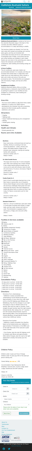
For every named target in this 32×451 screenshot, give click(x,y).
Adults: (5, 396)
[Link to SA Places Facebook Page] (4, 449)
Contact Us (5, 428)
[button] (3, 23)
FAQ (3, 432)
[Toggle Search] (24, 1)
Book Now (16, 38)
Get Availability (24, 413)
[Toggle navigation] (29, 1)
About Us (4, 422)
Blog (3, 426)
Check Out (6, 391)
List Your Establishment (8, 430)
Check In (5, 386)
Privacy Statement (7, 434)
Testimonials (5, 424)
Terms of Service (16, 446)
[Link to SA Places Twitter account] (9, 449)
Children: (5, 401)
